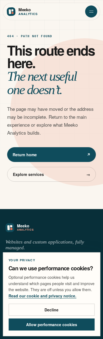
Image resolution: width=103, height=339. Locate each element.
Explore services (51, 174)
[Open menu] (91, 11)
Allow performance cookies (51, 324)
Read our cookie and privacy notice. (42, 296)
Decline (51, 309)
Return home (51, 154)
